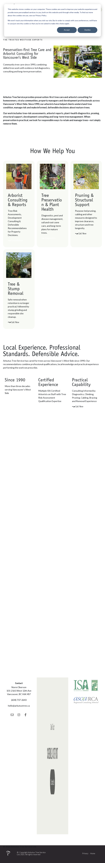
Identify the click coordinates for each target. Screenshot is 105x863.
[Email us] (12, 714)
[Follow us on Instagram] (18, 714)
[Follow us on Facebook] (25, 714)
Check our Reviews (16, 398)
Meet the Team (48, 406)
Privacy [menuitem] (85, 853)
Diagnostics (50, 238)
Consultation (17, 240)
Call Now (82, 233)
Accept (67, 30)
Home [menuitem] (92, 853)
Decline (88, 30)
